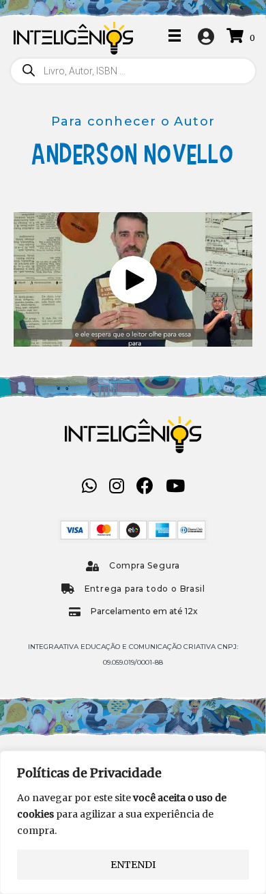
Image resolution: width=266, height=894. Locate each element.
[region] (133, 822)
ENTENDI (133, 865)
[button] (133, 280)
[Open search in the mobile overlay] (133, 71)
